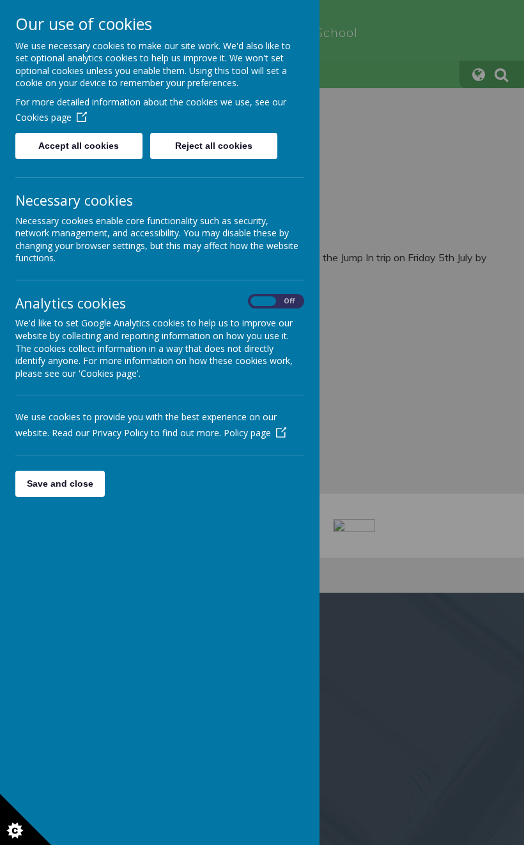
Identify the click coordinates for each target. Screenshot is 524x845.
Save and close (60, 483)
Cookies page (43, 117)
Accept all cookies (78, 146)
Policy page (247, 433)
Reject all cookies (213, 146)
